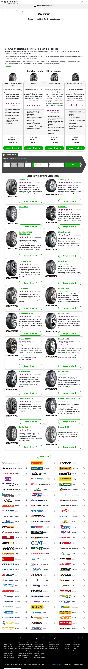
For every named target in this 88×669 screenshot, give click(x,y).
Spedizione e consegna (39, 653)
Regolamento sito (53, 648)
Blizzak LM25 (63, 339)
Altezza (12, 161)
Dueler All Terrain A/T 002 (69, 398)
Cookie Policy (7, 666)
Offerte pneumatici (22, 657)
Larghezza (5, 161)
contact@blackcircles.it (56, 664)
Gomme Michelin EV (8, 653)
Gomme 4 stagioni (8, 644)
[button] (2, 2)
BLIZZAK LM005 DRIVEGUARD (25, 233)
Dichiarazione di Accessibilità (56, 650)
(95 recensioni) (77, 209)
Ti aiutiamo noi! (22, 158)
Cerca (73, 164)
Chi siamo (36, 642)
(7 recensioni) (38, 401)
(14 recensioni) (38, 374)
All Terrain (23, 207)
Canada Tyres (76, 644)
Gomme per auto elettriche (10, 648)
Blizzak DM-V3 (25, 261)
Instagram (67, 644)
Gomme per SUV (8, 651)
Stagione (27, 161)
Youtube (67, 648)
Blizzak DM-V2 (64, 232)
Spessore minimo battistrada (25, 653)
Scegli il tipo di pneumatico (24, 648)
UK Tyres (75, 642)
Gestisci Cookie (67, 664)
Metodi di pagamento (39, 651)
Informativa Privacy (54, 644)
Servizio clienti (37, 650)
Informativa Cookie (53, 646)
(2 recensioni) (37, 264)
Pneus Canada (76, 646)
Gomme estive (7, 642)
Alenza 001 (23, 179)
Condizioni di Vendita (54, 642)
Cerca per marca (8, 655)
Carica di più (44, 457)
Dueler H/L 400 (25, 427)
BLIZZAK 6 (62, 207)
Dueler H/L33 (63, 427)
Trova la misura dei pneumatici (25, 644)
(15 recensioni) (76, 341)
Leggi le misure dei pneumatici (25, 646)
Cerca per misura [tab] (11, 154)
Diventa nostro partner (39, 657)
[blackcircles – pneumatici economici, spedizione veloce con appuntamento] (11, 2)
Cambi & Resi (37, 655)
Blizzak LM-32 (24, 288)
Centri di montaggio (39, 646)
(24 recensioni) (38, 316)
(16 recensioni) (77, 182)
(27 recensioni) (38, 237)
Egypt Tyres (76, 648)
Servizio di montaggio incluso (41, 648)
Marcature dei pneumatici (24, 651)
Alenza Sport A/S (65, 179)
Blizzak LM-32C (64, 288)
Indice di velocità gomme (24, 650)
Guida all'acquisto (38, 644)
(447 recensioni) (38, 341)
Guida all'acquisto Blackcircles (25, 642)
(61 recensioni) (38, 430)
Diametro (20, 161)
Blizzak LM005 (25, 339)
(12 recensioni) (38, 291)
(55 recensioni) (76, 316)
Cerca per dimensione (9, 657)
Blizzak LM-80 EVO (26, 313)
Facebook (67, 642)
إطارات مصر (76, 650)
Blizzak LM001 (64, 313)
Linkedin (67, 646)
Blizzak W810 (24, 371)
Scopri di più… (9, 66)
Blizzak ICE (62, 261)
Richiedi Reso (37, 659)
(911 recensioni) (38, 182)
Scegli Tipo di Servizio (54, 161)
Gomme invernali (8, 646)
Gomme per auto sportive (10, 650)
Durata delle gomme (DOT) (24, 655)
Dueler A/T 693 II (26, 398)
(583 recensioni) (77, 235)
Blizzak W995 (63, 371)
